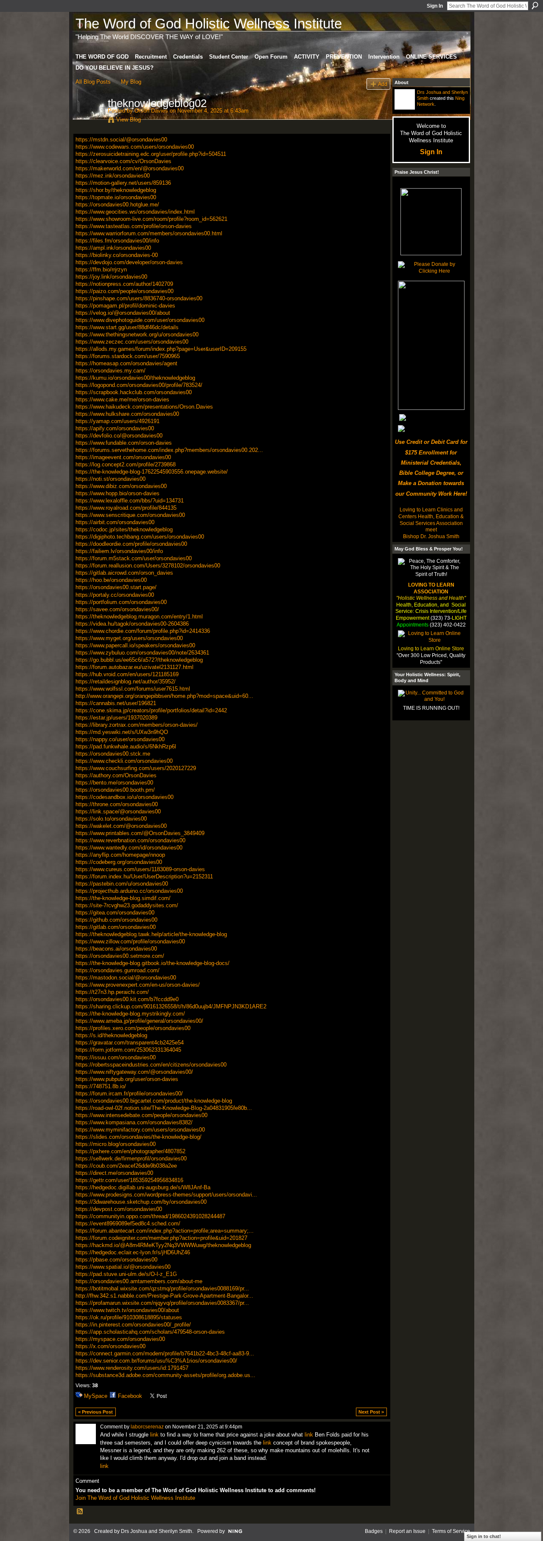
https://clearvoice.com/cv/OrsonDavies (123, 161)
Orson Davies (151, 110)
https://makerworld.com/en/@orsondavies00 (130, 168)
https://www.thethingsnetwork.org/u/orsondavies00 (137, 334)
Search (535, 5)
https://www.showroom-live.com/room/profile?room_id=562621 (151, 219)
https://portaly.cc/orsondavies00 (115, 595)
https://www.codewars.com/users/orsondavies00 (135, 147)
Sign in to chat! (484, 1536)
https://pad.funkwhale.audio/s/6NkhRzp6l (126, 746)
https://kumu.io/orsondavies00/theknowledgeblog (135, 378)
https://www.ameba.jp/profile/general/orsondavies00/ (139, 1021)
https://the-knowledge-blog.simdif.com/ (123, 898)
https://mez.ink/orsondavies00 (113, 175)
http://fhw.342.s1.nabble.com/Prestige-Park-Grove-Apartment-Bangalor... (164, 1296)
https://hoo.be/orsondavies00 (111, 580)
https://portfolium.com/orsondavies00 (121, 602)
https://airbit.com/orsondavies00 (115, 522)
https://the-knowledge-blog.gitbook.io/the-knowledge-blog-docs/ (153, 963)
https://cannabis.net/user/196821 (116, 703)
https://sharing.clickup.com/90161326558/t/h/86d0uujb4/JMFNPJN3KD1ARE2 (171, 1006)
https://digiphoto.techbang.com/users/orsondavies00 (140, 536)
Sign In (435, 6)
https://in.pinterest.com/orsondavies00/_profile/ (133, 1324)
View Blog (128, 119)
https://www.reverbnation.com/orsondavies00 (130, 840)
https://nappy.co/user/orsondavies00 (120, 739)
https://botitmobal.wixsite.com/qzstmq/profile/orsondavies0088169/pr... (162, 1288)
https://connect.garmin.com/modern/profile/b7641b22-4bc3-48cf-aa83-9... (165, 1353)
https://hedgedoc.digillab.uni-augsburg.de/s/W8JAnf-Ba (143, 1187)
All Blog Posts (93, 82)
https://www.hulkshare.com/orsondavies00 (127, 414)
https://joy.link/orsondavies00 (111, 277)
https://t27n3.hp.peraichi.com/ (112, 992)
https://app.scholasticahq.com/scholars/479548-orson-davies (150, 1332)
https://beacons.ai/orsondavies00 (116, 948)
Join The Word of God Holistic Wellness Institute (135, 1498)
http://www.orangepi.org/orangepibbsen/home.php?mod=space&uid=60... (164, 696)
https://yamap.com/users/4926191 (118, 421)
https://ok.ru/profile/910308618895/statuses (129, 1317)
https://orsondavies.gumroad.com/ (118, 970)
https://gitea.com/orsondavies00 (115, 912)
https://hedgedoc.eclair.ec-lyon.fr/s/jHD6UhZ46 (133, 1252)
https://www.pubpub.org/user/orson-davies (127, 1079)
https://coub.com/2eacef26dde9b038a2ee (126, 1166)
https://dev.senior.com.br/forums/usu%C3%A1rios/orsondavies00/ (156, 1361)
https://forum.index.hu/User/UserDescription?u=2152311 (144, 876)
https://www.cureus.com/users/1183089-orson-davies (140, 869)
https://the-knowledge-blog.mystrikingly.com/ (130, 1013)
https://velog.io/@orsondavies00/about (123, 313)
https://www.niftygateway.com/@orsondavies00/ (134, 1072)
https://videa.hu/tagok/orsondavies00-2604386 (132, 624)
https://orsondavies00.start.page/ (116, 587)
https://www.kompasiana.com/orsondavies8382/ (134, 1122)
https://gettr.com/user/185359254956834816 (129, 1180)
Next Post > (371, 1411)
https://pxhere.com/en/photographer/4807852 (130, 1151)
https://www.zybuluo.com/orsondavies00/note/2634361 (142, 652)
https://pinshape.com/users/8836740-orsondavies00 (139, 298)
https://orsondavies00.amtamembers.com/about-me (139, 1281)
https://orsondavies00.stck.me (113, 754)
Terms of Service (451, 1531)
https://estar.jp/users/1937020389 (116, 717)
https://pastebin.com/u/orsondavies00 (122, 884)
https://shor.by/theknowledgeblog (116, 190)
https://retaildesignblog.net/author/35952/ (126, 681)
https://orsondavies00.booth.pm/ (115, 790)
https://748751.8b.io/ (101, 1086)
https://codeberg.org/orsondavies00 (119, 862)
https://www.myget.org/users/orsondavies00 (129, 638)
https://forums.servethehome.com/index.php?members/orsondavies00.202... (169, 450)
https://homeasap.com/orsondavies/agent (126, 363)
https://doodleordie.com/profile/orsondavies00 (131, 544)
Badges (374, 1531)
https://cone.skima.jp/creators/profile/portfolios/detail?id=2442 (151, 710)
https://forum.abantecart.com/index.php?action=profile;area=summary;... (165, 1231)
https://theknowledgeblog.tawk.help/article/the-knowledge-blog (151, 934)
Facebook (130, 1396)
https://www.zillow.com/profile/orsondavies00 (130, 941)
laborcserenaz (147, 1427)
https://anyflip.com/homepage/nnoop (120, 855)
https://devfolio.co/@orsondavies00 (119, 435)
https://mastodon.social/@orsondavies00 (126, 977)
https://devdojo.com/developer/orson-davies (129, 262)
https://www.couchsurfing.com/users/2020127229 (136, 768)
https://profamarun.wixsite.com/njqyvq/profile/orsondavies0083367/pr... (162, 1303)
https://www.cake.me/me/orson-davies (122, 399)
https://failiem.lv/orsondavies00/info (119, 551)
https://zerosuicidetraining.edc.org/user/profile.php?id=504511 (151, 154)
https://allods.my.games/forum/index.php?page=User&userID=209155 (161, 349)
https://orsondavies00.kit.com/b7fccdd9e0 (127, 999)
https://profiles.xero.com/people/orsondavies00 (133, 1028)
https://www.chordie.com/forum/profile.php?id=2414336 (143, 631)
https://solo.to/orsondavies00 (111, 819)
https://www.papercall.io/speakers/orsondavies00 (135, 645)
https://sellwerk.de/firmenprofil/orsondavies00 (131, 1158)
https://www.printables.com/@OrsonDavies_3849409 (140, 833)
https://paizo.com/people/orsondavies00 (125, 291)
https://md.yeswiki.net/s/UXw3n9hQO (122, 732)
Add (382, 84)
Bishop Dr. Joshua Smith (431, 536)
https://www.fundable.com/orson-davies (124, 443)
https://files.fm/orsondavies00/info (117, 240)
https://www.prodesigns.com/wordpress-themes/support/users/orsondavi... (166, 1194)
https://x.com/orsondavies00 (111, 1346)
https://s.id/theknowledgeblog (111, 1035)
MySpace (95, 1396)
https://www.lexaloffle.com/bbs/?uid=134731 (130, 500)
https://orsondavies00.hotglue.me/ (117, 204)
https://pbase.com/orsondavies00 (116, 1259)
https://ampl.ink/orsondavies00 (113, 248)
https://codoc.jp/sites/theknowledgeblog (124, 529)
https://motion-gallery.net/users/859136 (123, 183)
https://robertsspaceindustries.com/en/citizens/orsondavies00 (151, 1064)
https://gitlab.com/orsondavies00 (116, 927)
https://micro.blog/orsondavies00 (116, 1144)
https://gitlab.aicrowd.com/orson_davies (124, 573)
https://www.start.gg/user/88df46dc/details (127, 327)
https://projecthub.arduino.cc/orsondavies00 (129, 891)
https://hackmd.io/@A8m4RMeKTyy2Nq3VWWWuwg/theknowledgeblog (163, 1245)
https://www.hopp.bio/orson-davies (118, 493)
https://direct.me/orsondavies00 (114, 1173)
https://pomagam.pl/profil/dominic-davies (125, 305)
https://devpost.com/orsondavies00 (119, 1209)
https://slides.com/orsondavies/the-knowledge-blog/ (139, 1137)
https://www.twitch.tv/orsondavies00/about (127, 1310)
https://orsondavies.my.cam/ (111, 370)
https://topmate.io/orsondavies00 (116, 197)
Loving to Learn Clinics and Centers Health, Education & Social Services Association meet (431, 520)
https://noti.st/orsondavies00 (111, 479)
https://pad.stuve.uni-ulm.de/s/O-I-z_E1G (126, 1274)
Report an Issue (407, 1531)
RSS (80, 1512)
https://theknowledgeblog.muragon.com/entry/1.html (139, 616)
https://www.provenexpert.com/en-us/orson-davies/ (138, 985)
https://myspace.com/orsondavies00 (120, 1339)
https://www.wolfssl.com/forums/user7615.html (133, 689)
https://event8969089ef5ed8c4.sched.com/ (128, 1223)
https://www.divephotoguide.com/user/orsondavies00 (140, 320)
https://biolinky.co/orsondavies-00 (117, 255)
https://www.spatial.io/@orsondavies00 (123, 1267)
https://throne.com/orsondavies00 (117, 804)
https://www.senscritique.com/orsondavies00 (130, 515)
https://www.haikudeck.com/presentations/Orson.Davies (144, 407)
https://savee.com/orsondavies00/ (117, 609)
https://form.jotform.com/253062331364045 (128, 1050)
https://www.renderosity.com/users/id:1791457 (132, 1368)
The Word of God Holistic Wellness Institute (209, 23)
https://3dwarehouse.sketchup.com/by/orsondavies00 (141, 1202)
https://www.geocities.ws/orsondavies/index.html (135, 212)
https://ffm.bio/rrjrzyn (101, 269)
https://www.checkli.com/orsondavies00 (124, 761)
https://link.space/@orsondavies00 (118, 811)
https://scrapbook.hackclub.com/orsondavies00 (134, 392)
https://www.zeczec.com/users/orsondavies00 (132, 342)
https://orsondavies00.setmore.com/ (120, 956)
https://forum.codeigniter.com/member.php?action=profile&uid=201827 (161, 1238)
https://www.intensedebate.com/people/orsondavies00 (141, 1115)
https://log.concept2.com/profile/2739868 (126, 464)
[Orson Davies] (89, 121)
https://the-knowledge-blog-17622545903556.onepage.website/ (152, 472)
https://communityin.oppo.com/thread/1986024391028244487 (150, 1216)
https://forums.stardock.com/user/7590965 (128, 356)
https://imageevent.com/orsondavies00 (123, 457)
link (154, 1434)
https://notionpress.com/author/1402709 (124, 284)
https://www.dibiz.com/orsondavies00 (121, 486)
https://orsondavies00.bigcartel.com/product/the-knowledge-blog (154, 1101)
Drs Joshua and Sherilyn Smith (156, 1531)
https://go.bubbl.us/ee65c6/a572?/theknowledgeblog (139, 660)
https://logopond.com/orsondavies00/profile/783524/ (139, 385)
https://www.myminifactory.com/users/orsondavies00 (140, 1129)
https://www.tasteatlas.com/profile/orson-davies (134, 226)
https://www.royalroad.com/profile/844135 (126, 508)
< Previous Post (95, 1411)
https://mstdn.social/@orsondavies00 (121, 139)
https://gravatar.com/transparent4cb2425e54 (130, 1042)
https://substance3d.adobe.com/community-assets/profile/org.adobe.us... (165, 1375)
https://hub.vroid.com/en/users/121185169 (127, 674)
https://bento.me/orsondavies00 (114, 782)
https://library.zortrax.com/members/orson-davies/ (137, 725)
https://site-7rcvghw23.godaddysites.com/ (127, 905)
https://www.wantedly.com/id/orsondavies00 (129, 847)
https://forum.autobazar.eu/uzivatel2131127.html (134, 667)
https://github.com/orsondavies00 (116, 920)
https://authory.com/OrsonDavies (116, 775)
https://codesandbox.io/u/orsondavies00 (125, 797)
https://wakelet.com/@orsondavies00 (121, 826)
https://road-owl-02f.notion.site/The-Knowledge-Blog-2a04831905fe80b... (164, 1108)
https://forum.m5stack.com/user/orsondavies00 (134, 558)
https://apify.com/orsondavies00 (115, 428)
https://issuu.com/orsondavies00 (116, 1057)
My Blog (131, 82)
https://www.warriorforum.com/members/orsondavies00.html (149, 233)
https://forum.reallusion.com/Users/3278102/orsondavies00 (148, 565)
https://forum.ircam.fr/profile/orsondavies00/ (129, 1093)
